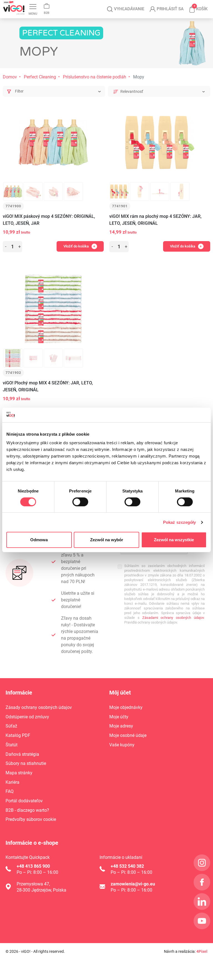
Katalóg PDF (18, 735)
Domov (10, 77)
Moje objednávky (126, 707)
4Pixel (201, 951)
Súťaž (11, 726)
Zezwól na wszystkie (174, 539)
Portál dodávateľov (24, 800)
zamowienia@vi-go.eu (133, 884)
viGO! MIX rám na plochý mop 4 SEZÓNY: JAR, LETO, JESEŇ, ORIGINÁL (155, 220)
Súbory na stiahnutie (26, 763)
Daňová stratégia (22, 754)
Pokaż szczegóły (179, 522)
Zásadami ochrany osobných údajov (173, 618)
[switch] (80, 501)
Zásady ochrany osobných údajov (39, 707)
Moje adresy (121, 726)
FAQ (10, 791)
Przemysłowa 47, (33, 884)
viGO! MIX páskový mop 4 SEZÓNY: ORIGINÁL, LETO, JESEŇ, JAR (49, 220)
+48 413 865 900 (33, 866)
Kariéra (12, 782)
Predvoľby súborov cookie (31, 819)
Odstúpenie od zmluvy (27, 716)
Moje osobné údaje (127, 735)
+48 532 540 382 (127, 866)
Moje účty (118, 716)
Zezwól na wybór (106, 539)
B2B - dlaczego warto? (27, 810)
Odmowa (39, 539)
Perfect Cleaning (40, 77)
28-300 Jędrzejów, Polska (41, 890)
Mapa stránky (19, 772)
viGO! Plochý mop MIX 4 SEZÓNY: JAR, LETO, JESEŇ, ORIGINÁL (48, 386)
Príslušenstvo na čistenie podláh (94, 77)
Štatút (11, 744)
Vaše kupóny (122, 744)
